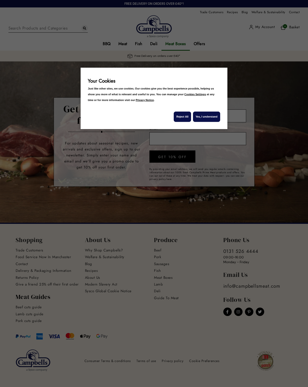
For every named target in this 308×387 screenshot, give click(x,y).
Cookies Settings (195, 94)
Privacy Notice (145, 100)
